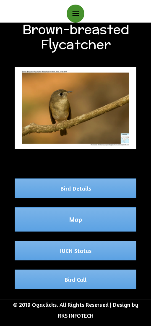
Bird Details (75, 188)
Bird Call (75, 279)
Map (75, 219)
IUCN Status (75, 250)
